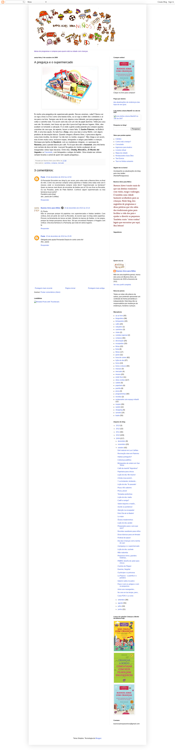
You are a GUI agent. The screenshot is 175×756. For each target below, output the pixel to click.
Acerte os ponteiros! (125, 507)
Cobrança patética (124, 460)
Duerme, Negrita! (124, 569)
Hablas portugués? (125, 457)
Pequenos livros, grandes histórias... (127, 557)
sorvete (118, 413)
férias (118, 346)
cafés (117, 324)
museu (118, 374)
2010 (118, 435)
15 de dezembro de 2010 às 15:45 (59, 236)
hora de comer (121, 357)
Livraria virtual (121, 150)
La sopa (121, 516)
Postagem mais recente (43, 288)
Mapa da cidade (122, 153)
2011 (118, 432)
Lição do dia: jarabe (125, 523)
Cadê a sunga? (123, 500)
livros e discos (121, 366)
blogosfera (119, 318)
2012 (118, 429)
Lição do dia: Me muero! (126, 475)
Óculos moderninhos (125, 520)
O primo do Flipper (124, 566)
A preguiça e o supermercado (128, 546)
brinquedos (120, 321)
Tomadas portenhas (125, 494)
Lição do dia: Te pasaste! (127, 484)
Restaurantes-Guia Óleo (125, 156)
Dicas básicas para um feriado (129, 535)
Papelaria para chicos (126, 472)
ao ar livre (119, 316)
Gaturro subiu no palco (126, 581)
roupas (118, 404)
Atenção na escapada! (126, 510)
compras (54, 163)
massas (118, 369)
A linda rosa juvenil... (125, 478)
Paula (43, 177)
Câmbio (118, 139)
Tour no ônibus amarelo (124, 161)
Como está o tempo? (123, 142)
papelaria (119, 385)
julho (120, 606)
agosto (120, 603)
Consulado (120, 144)
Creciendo (48, 152)
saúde (118, 407)
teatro (118, 415)
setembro (121, 600)
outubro (121, 448)
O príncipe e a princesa (126, 573)
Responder (45, 200)
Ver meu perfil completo (122, 285)
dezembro (122, 441)
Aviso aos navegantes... (126, 589)
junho (120, 609)
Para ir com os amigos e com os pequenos (128, 585)
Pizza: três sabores (125, 488)
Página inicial (70, 288)
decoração (119, 341)
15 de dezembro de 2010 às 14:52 (59, 177)
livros (117, 363)
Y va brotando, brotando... (127, 481)
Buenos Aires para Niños (50, 208)
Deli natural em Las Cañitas (128, 450)
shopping (119, 410)
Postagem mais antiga (96, 288)
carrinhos (47, 163)
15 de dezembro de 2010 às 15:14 (77, 208)
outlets (118, 383)
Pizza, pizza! (122, 491)
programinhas (121, 394)
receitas (118, 397)
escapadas (120, 343)
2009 (118, 438)
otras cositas (120, 380)
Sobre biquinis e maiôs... (127, 504)
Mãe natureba (123, 553)
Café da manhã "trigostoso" (128, 468)
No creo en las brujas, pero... (128, 592)
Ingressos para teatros (124, 147)
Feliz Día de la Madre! (126, 513)
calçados (119, 327)
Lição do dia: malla (125, 497)
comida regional (122, 335)
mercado (61, 163)
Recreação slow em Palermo (128, 453)
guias (118, 355)
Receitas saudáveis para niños (129, 531)
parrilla (118, 388)
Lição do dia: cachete (125, 549)
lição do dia (120, 360)
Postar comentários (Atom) (50, 292)
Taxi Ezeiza (120, 158)
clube (118, 332)
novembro (122, 444)
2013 (118, 425)
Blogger (98, 738)
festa (117, 349)
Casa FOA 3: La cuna (125, 596)
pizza (117, 391)
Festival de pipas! (124, 538)
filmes (118, 352)
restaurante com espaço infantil (127, 399)
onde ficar (119, 377)
